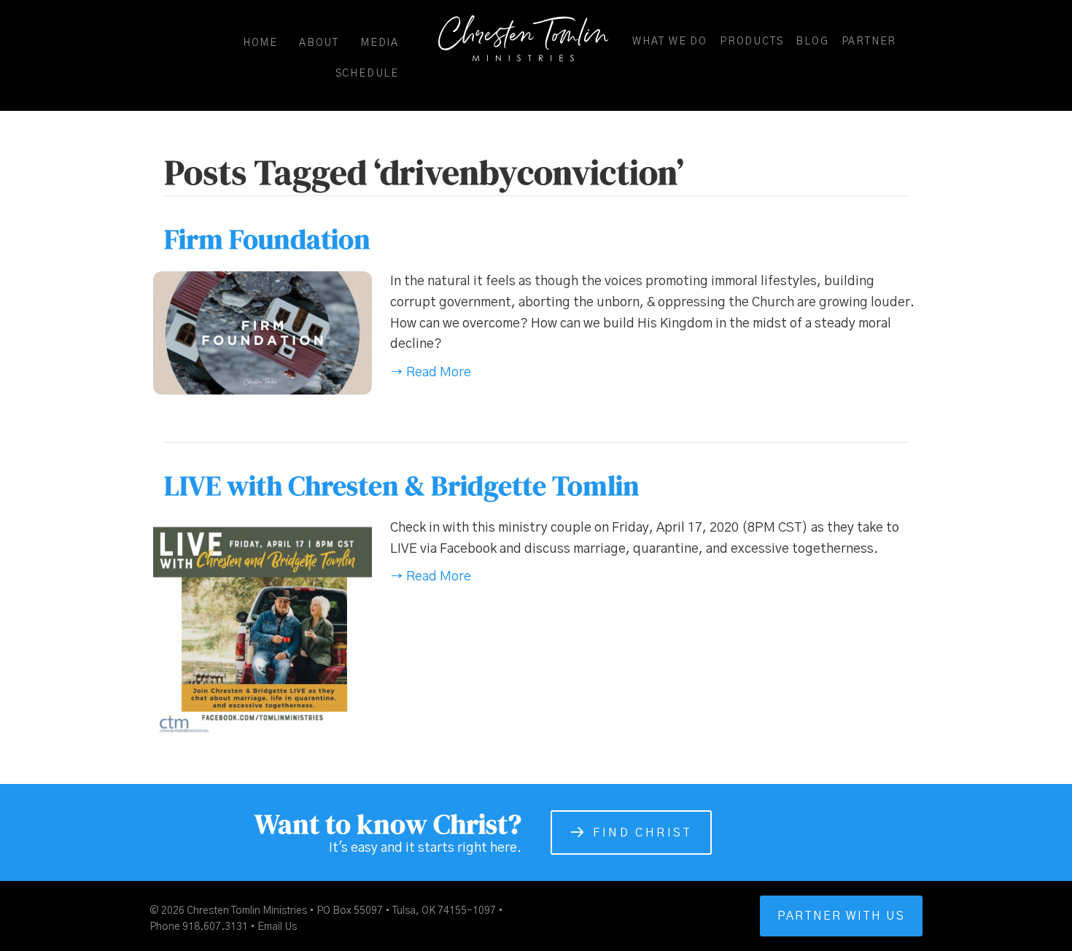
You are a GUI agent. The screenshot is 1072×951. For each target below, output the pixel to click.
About (319, 43)
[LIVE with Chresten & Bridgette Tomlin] (262, 627)
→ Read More (430, 372)
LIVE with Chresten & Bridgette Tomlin (402, 486)
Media (379, 43)
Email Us (277, 927)
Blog (812, 41)
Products (751, 41)
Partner (869, 41)
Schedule (367, 74)
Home (260, 43)
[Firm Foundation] (262, 332)
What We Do (669, 41)
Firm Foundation (267, 239)
